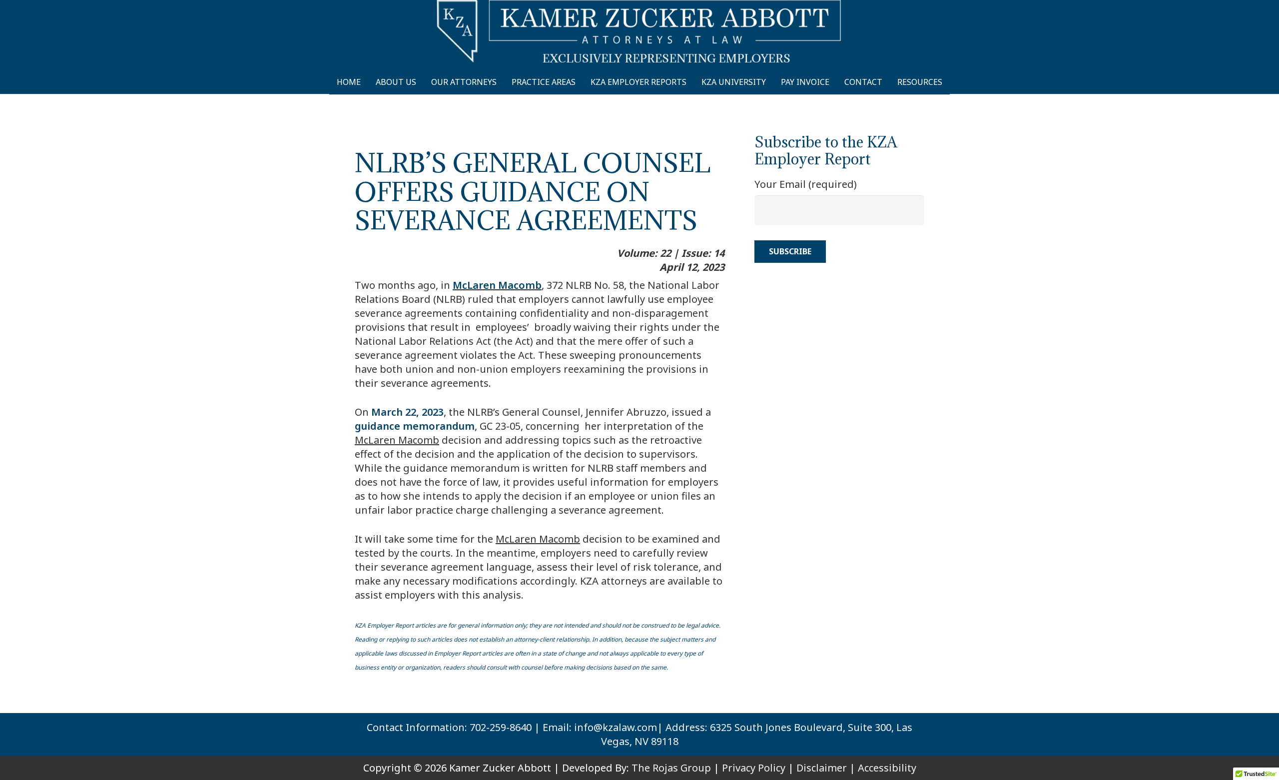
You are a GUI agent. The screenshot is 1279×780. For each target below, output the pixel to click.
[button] (951, 82)
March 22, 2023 (407, 412)
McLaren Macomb (497, 285)
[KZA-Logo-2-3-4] (639, 31)
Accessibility (887, 768)
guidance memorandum (415, 426)
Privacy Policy (753, 768)
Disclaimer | (825, 768)
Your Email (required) (805, 184)
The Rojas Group (671, 768)
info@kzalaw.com (615, 727)
